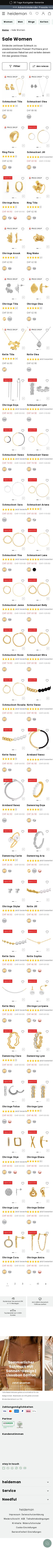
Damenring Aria (36, 855)
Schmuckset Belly (37, 605)
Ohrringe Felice (11, 1106)
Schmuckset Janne (13, 605)
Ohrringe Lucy (10, 1207)
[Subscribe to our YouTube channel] (24, 1468)
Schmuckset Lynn (37, 405)
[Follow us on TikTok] (20, 1468)
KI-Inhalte (16, 1523)
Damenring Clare (11, 1056)
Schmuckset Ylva (12, 555)
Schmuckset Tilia (12, 101)
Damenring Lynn (36, 1056)
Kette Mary (8, 1006)
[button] (3, 13)
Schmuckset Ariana (38, 504)
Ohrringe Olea (35, 304)
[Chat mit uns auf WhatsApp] (47, 1543)
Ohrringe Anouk (11, 253)
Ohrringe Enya (10, 405)
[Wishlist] (37, 13)
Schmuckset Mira (37, 655)
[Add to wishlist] (22, 77)
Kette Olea (33, 354)
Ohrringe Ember (36, 1207)
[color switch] (4, 116)
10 (38, 1283)
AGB (23, 1519)
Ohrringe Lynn (35, 1106)
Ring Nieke (33, 253)
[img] (10, 106)
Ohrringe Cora (10, 1257)
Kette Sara (8, 956)
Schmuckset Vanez (13, 455)
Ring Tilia (32, 202)
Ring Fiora (8, 152)
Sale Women (18, 30)
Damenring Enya (36, 805)
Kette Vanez (34, 704)
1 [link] (7, 1283)
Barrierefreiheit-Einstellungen (26, 1532)
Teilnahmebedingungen (37, 1519)
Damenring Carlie (12, 855)
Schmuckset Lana (37, 555)
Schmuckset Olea (37, 101)
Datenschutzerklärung (33, 1514)
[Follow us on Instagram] (3, 1468)
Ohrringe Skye (10, 1157)
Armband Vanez (36, 754)
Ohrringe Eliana (35, 1157)
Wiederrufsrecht (12, 1519)
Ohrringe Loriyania (37, 1006)
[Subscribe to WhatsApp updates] (16, 1468)
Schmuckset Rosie (13, 655)
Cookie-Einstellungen (26, 1527)
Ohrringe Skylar (11, 906)
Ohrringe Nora (10, 202)
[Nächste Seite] (46, 1284)
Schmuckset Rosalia (14, 704)
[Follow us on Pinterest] (12, 1468)
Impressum (14, 1514)
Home (5, 30)
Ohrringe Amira (35, 1257)
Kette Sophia (34, 956)
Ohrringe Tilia (10, 304)
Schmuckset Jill (36, 152)
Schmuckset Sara (12, 504)
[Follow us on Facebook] (8, 1468)
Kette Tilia (8, 354)
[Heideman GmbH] (17, 13)
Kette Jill (32, 906)
